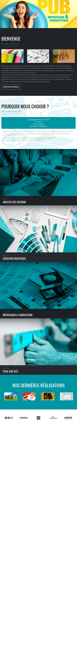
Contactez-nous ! (11, 87)
